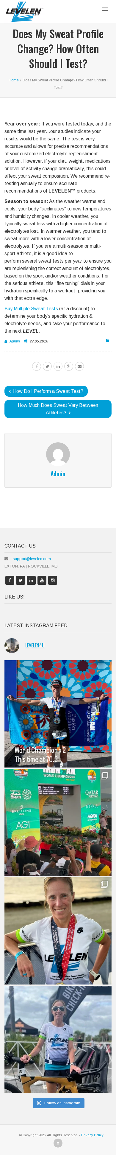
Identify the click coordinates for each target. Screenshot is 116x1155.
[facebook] (36, 366)
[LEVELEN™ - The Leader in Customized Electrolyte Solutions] (24, 11)
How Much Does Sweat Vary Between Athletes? (58, 409)
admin (15, 341)
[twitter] (47, 366)
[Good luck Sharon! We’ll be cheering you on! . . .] (58, 1039)
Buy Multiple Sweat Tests (31, 308)
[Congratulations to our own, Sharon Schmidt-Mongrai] (58, 714)
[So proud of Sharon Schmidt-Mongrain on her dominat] (58, 931)
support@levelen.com (32, 558)
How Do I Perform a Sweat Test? (47, 391)
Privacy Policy (92, 1135)
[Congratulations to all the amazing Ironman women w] (58, 822)
